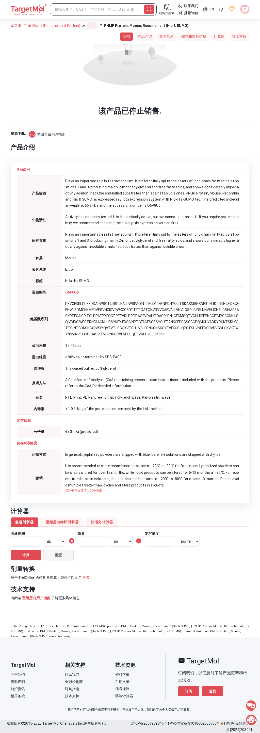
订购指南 (72, 689)
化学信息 (166, 37)
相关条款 (18, 696)
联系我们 (72, 675)
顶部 (126, 37)
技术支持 (239, 37)
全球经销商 (74, 682)
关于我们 (18, 675)
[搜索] (149, 9)
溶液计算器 (124, 696)
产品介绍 (145, 37)
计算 (25, 555)
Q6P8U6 (72, 292)
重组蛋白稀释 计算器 (62, 522)
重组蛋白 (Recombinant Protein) (54, 26)
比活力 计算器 (102, 522)
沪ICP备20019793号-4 (149, 723)
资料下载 (122, 675)
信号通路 (122, 689)
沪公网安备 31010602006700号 (195, 723)
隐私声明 (18, 682)
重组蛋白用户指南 (51, 134)
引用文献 (122, 682)
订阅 (188, 691)
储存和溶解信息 (193, 37)
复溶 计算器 (24, 522)
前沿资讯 (18, 689)
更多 (86, 578)
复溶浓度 (152, 533)
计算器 (219, 37)
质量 (81, 533)
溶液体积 (18, 533)
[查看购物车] (220, 9)
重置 (58, 555)
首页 (17, 26)
